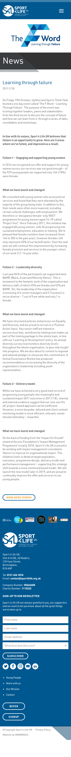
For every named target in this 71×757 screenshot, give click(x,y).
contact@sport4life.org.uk (25, 578)
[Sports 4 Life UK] (20, 542)
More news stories (19, 497)
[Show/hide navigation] (61, 10)
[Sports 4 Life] (15, 8)
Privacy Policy (43, 729)
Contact (10, 694)
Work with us (13, 683)
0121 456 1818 (15, 575)
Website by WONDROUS (15, 734)
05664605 (29, 585)
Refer (13, 706)
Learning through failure (27, 82)
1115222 (26, 588)
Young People (13, 677)
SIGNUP (14, 716)
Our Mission (12, 689)
